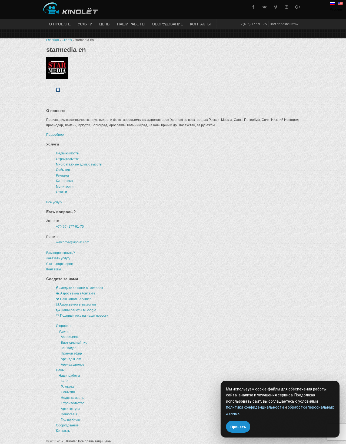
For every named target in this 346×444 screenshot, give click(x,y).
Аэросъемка (70, 337)
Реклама (62, 175)
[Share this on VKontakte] (58, 91)
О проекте (60, 24)
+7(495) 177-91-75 (253, 24)
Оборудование (167, 24)
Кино (64, 381)
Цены (104, 24)
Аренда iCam (71, 359)
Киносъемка (65, 181)
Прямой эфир (71, 353)
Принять (238, 427)
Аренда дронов (72, 364)
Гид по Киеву (71, 420)
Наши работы (131, 24)
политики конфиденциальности (255, 407)
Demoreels (69, 414)
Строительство (67, 159)
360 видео (68, 348)
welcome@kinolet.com (72, 242)
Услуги (85, 24)
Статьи (61, 192)
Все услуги (54, 202)
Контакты (200, 24)
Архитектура (70, 409)
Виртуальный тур (74, 342)
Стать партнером (59, 264)
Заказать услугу (58, 258)
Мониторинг (65, 186)
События (63, 170)
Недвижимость (67, 153)
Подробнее (55, 135)
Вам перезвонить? (284, 24)
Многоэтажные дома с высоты (79, 164)
